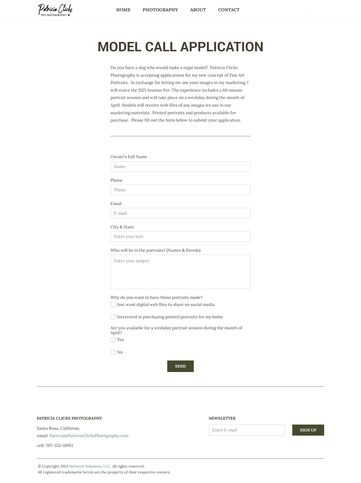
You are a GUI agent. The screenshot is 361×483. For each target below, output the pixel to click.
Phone (117, 180)
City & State (122, 226)
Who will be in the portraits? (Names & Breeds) (155, 250)
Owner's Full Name (129, 156)
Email (116, 203)
